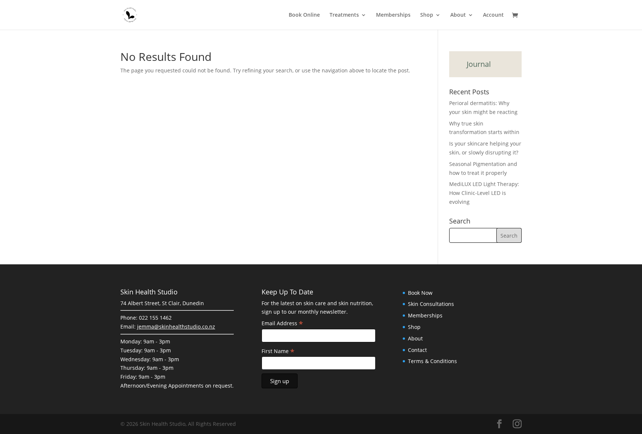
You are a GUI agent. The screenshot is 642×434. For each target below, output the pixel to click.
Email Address (282, 323)
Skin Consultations (431, 303)
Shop (426, 15)
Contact (417, 349)
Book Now (420, 292)
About (458, 15)
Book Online (304, 15)
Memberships (393, 15)
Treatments (344, 15)
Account (493, 15)
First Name (278, 351)
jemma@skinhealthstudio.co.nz (176, 326)
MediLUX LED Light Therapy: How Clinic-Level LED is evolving (484, 192)
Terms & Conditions (432, 361)
